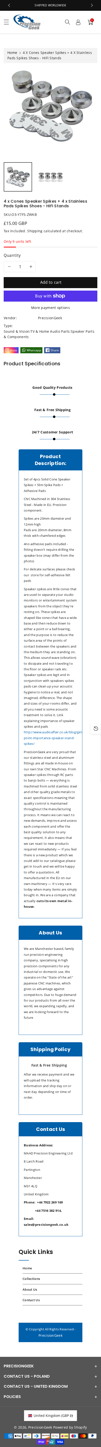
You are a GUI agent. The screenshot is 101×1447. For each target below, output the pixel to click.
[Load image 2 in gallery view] (50, 177)
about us (30, 1289)
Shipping (34, 231)
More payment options (50, 307)
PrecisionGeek (50, 1335)
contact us (31, 1300)
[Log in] (78, 22)
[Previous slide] (9, 5)
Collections (31, 1278)
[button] (8, 22)
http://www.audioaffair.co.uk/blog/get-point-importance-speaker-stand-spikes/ (53, 738)
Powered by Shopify (70, 1427)
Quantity (12, 255)
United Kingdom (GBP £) (53, 1415)
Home (12, 52)
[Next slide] (92, 5)
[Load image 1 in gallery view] (18, 177)
